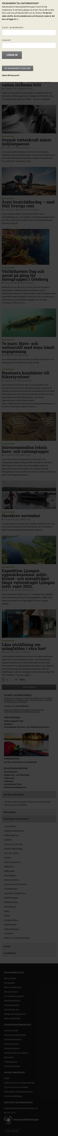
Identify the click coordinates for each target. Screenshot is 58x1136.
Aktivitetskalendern (13, 1039)
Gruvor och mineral (13, 844)
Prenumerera (29, 687)
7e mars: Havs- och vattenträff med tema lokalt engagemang (28, 347)
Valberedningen (11, 929)
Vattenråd (8, 781)
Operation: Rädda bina (14, 893)
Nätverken (9, 1057)
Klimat (7, 857)
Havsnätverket (8, 136)
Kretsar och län (11, 1030)
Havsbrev (8, 724)
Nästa (22, 680)
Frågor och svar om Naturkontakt (19, 1083)
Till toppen (12, 1131)
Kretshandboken (11, 1005)
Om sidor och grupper (14, 794)
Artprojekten (10, 826)
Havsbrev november (21, 515)
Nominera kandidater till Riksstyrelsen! (25, 374)
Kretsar (7, 946)
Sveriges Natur (11, 920)
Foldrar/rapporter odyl (13, 721)
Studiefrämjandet (12, 1066)
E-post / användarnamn (12, 27)
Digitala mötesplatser (14, 831)
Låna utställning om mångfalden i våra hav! (24, 646)
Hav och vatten (11, 853)
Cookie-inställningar (13, 1096)
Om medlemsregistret (14, 996)
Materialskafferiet (12, 1001)
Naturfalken (9, 875)
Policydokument (11, 1044)
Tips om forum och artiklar (16, 1087)
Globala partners (11, 1048)
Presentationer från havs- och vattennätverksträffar (26, 727)
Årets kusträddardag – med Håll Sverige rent (28, 203)
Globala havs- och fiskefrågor (16, 775)
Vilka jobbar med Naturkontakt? (18, 1092)
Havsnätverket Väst (12, 784)
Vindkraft (8, 933)
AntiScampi (9, 778)
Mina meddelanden (13, 987)
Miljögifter (8, 866)
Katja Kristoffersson (25, 590)
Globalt (7, 840)
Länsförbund (10, 953)
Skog (6, 911)
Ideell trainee (10, 924)
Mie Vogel (25, 355)
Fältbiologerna (11, 835)
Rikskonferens (10, 902)
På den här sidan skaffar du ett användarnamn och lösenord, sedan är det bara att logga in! (28, 16)
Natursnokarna (11, 880)
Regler (7, 1078)
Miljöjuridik (9, 871)
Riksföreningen (11, 898)
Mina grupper (10, 812)
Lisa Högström (24, 652)
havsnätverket (22, 706)
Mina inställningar (12, 1018)
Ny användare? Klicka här (17, 68)
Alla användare (11, 992)
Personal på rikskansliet (15, 1035)
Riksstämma (10, 907)
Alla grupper (9, 983)
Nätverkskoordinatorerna (15, 787)
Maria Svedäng (26, 89)
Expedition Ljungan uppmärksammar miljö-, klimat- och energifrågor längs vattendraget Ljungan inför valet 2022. (28, 578)
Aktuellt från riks (11, 1009)
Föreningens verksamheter (16, 819)
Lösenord (6, 40)
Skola (6, 915)
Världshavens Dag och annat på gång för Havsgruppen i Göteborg (25, 275)
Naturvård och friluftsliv (15, 884)
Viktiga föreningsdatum (15, 1014)
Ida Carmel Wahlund (25, 283)
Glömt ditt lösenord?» (11, 75)
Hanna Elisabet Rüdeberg (28, 210)
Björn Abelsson (26, 380)
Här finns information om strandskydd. (20, 762)
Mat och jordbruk (12, 862)
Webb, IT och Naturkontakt (16, 938)
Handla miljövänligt (13, 849)
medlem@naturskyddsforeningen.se (20, 1108)
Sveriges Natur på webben (16, 1053)
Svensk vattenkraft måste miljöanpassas (26, 141)
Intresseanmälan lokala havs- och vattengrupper (25, 449)
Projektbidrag (10, 889)
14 (16, 680)
